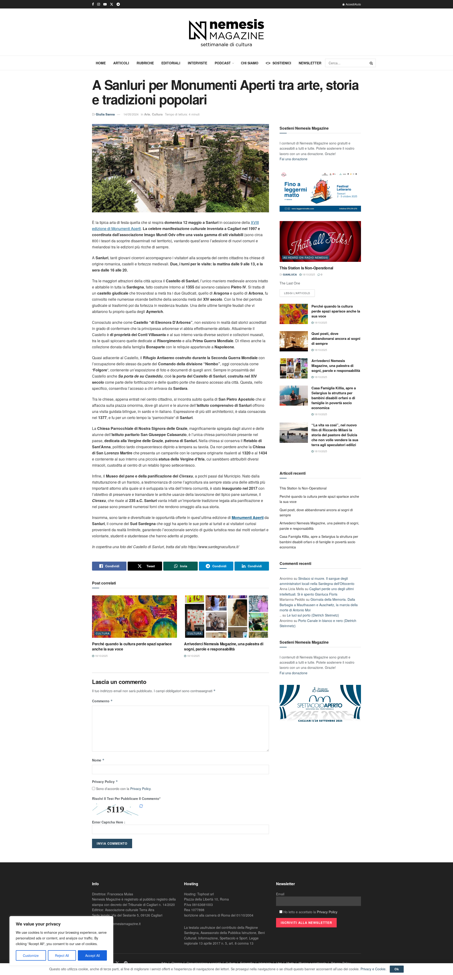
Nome (98, 760)
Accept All (92, 955)
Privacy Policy (105, 781)
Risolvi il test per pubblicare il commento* (126, 798)
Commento (102, 701)
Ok (396, 969)
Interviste (197, 63)
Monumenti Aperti (248, 517)
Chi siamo (249, 63)
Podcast (223, 63)
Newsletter (310, 63)
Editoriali (170, 63)
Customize (31, 955)
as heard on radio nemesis (305, 257)
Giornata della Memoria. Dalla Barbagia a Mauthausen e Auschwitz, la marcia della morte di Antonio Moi (319, 604)
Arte (147, 114)
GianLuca (290, 274)
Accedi (349, 4)
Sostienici (282, 63)
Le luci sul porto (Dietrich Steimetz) (313, 615)
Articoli (121, 63)
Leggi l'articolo (297, 293)
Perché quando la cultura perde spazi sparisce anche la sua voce (132, 646)
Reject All (62, 955)
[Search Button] (371, 63)
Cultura (157, 114)
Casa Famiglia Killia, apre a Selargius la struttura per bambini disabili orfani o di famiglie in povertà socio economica (333, 397)
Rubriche (145, 63)
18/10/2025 (101, 656)
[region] (61, 941)
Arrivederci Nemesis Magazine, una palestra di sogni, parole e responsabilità (223, 646)
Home (101, 63)
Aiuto (357, 4)
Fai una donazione (293, 158)
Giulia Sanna (105, 114)
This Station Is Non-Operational (306, 268)
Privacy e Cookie (373, 969)
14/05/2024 (130, 114)
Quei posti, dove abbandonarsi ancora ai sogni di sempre (335, 338)
